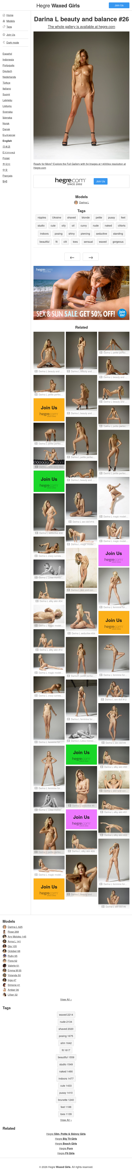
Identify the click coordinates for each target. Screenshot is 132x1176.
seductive (101, 233)
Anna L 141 (14, 941)
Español (7, 54)
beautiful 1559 (66, 1057)
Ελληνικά (9, 152)
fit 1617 (66, 1050)
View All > (66, 999)
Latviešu (7, 100)
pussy (111, 217)
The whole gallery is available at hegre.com (81, 26)
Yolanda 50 (14, 975)
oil (73, 225)
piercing (85, 233)
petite (99, 217)
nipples (42, 217)
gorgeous (118, 241)
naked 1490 (66, 1071)
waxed (103, 241)
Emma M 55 (14, 970)
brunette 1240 (66, 1100)
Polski (6, 158)
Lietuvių (7, 106)
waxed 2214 (66, 1014)
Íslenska (7, 117)
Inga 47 (12, 980)
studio (41, 225)
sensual (88, 241)
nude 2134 (66, 1022)
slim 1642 (66, 1043)
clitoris (121, 225)
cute (53, 225)
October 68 (14, 951)
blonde (86, 217)
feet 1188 (66, 1107)
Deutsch (7, 71)
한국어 (6, 164)
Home (9, 15)
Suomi (6, 94)
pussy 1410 (66, 1093)
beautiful (44, 241)
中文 (5, 170)
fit (56, 241)
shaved (71, 217)
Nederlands (9, 77)
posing (58, 233)
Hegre (58, 5)
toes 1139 (66, 1114)
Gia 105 (12, 946)
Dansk (6, 129)
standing (118, 233)
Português (8, 65)
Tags (9, 27)
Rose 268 (13, 932)
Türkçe (6, 83)
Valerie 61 (13, 965)
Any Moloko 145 (17, 936)
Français (7, 175)
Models (10, 21)
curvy (84, 225)
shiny (72, 233)
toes (75, 241)
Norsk (6, 123)
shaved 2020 (66, 1029)
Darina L (84, 202)
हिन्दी (5, 181)
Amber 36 (13, 990)
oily (64, 225)
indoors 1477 (66, 1078)
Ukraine (56, 217)
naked (108, 225)
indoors (44, 233)
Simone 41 (14, 985)
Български (9, 135)
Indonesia (8, 59)
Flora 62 (12, 961)
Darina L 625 (15, 927)
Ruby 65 (12, 956)
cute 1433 (66, 1085)
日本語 (6, 146)
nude (96, 225)
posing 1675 (66, 1036)
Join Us (119, 5)
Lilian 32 (13, 994)
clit (65, 241)
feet (123, 217)
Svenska (8, 112)
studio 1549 (66, 1064)
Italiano (7, 88)
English (7, 141)
